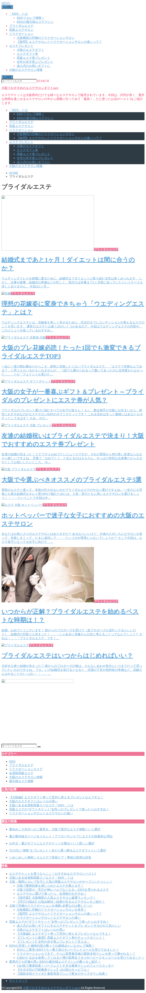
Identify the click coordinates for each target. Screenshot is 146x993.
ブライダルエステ (21, 25)
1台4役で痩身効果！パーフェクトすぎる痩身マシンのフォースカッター (65, 965)
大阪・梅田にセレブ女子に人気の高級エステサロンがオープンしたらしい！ (61, 881)
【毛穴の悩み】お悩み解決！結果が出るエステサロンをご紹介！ (61, 901)
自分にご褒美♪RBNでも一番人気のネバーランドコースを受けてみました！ (68, 949)
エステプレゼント (21, 45)
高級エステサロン (21, 29)
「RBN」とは (18, 13)
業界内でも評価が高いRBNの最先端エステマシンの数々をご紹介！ (55, 961)
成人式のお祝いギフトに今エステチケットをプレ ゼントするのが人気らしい (69, 925)
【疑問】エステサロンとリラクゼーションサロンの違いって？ (59, 41)
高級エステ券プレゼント (33, 57)
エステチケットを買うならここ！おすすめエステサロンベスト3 (52, 873)
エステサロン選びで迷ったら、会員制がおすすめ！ (52, 893)
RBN (12, 761)
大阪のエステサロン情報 (26, 69)
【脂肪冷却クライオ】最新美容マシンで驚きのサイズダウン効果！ (62, 973)
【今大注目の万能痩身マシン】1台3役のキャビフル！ (53, 969)
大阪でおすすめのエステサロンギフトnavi (30, 88)
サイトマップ (18, 980)
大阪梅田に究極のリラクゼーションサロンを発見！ (52, 909)
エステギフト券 (27, 53)
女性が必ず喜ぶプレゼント (35, 61)
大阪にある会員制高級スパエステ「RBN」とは (41, 805)
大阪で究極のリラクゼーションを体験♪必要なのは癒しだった (51, 905)
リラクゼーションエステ (26, 769)
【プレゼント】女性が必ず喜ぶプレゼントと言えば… (53, 941)
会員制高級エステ (21, 773)
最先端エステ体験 (21, 781)
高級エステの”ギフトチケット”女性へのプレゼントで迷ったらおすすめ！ (59, 809)
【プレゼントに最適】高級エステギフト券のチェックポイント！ (61, 937)
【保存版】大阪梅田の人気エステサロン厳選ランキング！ (56, 897)
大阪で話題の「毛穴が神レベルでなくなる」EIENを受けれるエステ (63, 889)
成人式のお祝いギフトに (33, 65)
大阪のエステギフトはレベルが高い (33, 801)
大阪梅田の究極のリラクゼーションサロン (46, 37)
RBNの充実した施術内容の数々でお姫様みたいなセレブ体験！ (52, 945)
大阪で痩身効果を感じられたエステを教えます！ (50, 885)
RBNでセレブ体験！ (30, 17)
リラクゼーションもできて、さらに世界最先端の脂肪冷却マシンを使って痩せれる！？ (76, 953)
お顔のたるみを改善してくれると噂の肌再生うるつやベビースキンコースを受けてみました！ (80, 957)
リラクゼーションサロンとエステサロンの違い (41, 813)
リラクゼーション (21, 33)
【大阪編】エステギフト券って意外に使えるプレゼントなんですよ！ (56, 797)
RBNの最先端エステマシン (35, 21)
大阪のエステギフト (30, 49)
